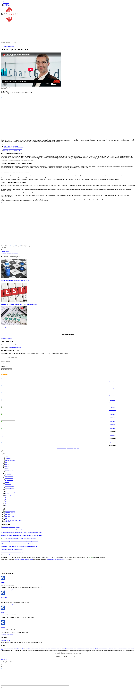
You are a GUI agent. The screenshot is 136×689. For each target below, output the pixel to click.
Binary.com (6, 3)
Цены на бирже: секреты (7, 327)
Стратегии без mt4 (111, 648)
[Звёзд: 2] (7, 246)
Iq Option (5, 4)
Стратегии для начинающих (51, 648)
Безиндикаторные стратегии (86, 648)
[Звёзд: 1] (3, 246)
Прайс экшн (45, 648)
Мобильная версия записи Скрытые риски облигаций (68, 653)
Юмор (9, 521)
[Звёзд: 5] (22, 246)
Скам (6, 503)
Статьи (6, 507)
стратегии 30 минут (25, 648)
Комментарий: (4, 358)
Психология (8, 497)
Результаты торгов (9, 499)
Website (2, 366)
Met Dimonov (4, 597)
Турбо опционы (64, 648)
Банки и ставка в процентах (10, 146)
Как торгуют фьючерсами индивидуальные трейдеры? (15, 280)
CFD (6, 454)
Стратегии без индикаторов (94, 648)
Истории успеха (9, 476)
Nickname (3, 361)
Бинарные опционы (10, 460)
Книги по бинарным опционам (5, 648)
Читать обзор (112, 381)
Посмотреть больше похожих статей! (9, 253)
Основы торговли (9, 488)
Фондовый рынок (5, 251)
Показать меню (4, 43)
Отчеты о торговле (9, 490)
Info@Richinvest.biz (5, 640)
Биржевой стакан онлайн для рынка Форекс (12, 552)
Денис (2, 612)
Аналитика (7, 458)
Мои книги (8, 484)
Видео (6, 468)
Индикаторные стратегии (126, 648)
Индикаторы (8, 474)
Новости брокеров (9, 486)
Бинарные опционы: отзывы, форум (10, 529)
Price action (42, 648)
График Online (6, 5)
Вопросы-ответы (9, 470)
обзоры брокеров (29, 559)
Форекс (7, 518)
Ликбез (7, 482)
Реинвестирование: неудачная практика (13, 147)
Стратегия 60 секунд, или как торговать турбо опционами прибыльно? (19, 541)
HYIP (6, 456)
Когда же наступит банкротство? (11, 150)
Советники (7, 505)
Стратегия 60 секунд (59, 648)
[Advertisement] (43, 32)
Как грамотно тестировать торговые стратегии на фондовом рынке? (18, 304)
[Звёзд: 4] (17, 246)
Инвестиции (8, 472)
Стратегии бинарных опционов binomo (16, 648)
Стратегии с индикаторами (118, 648)
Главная (5, 1)
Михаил (3, 627)
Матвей (3, 582)
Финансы (7, 514)
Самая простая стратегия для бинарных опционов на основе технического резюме (22, 535)
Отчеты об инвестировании (12, 492)
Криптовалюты (9, 478)
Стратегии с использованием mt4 (104, 648)
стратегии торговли (19, 559)
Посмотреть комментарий (7, 590)
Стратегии (12, 511)
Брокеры (7, 464)
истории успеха (51, 559)
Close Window (4, 659)
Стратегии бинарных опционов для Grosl (34, 648)
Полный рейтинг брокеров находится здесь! (68, 448)
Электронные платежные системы (13, 520)
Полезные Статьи (9, 495)
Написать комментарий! (6, 338)
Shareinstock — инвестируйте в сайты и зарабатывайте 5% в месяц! (18, 546)
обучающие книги (59, 559)
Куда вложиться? (9, 480)
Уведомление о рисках (8, 46)
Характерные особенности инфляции (12, 149)
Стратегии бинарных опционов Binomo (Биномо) (74, 648)
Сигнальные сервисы (10, 501)
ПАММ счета (8, 494)
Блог (6, 462)
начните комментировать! (15, 347)
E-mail (2, 363)
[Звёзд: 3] (12, 246)
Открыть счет (112, 386)
